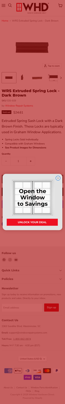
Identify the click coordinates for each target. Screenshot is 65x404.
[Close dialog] (58, 178)
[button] (32, 202)
